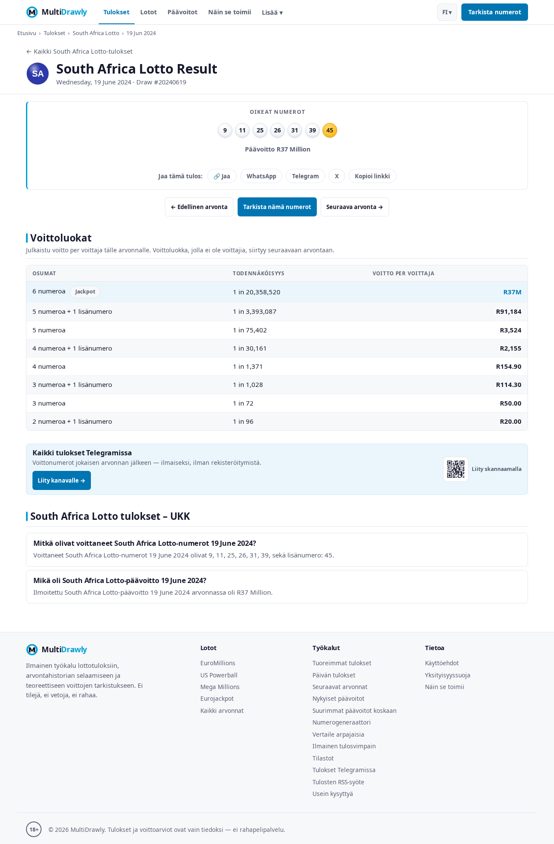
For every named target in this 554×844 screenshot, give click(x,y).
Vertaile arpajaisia (338, 734)
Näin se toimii (229, 12)
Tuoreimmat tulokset (341, 663)
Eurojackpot (217, 698)
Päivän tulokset (333, 675)
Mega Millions (220, 687)
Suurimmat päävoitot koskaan (354, 710)
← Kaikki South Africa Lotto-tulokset (79, 51)
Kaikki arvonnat (222, 710)
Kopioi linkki (372, 176)
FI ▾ (447, 12)
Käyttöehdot (442, 663)
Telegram (305, 176)
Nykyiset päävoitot (338, 698)
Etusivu (26, 33)
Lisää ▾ (272, 12)
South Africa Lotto (96, 33)
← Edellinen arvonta (199, 207)
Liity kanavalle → (62, 480)
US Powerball (219, 675)
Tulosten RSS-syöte (338, 782)
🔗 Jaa (221, 176)
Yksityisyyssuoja (447, 675)
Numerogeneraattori (341, 722)
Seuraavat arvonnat (339, 687)
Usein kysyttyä (332, 793)
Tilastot (323, 758)
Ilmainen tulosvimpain (344, 746)
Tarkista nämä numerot (277, 207)
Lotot (148, 12)
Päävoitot (182, 12)
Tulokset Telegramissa (344, 770)
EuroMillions (217, 663)
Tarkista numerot (494, 12)
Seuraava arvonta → (354, 207)
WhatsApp (261, 176)
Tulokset (116, 12)
